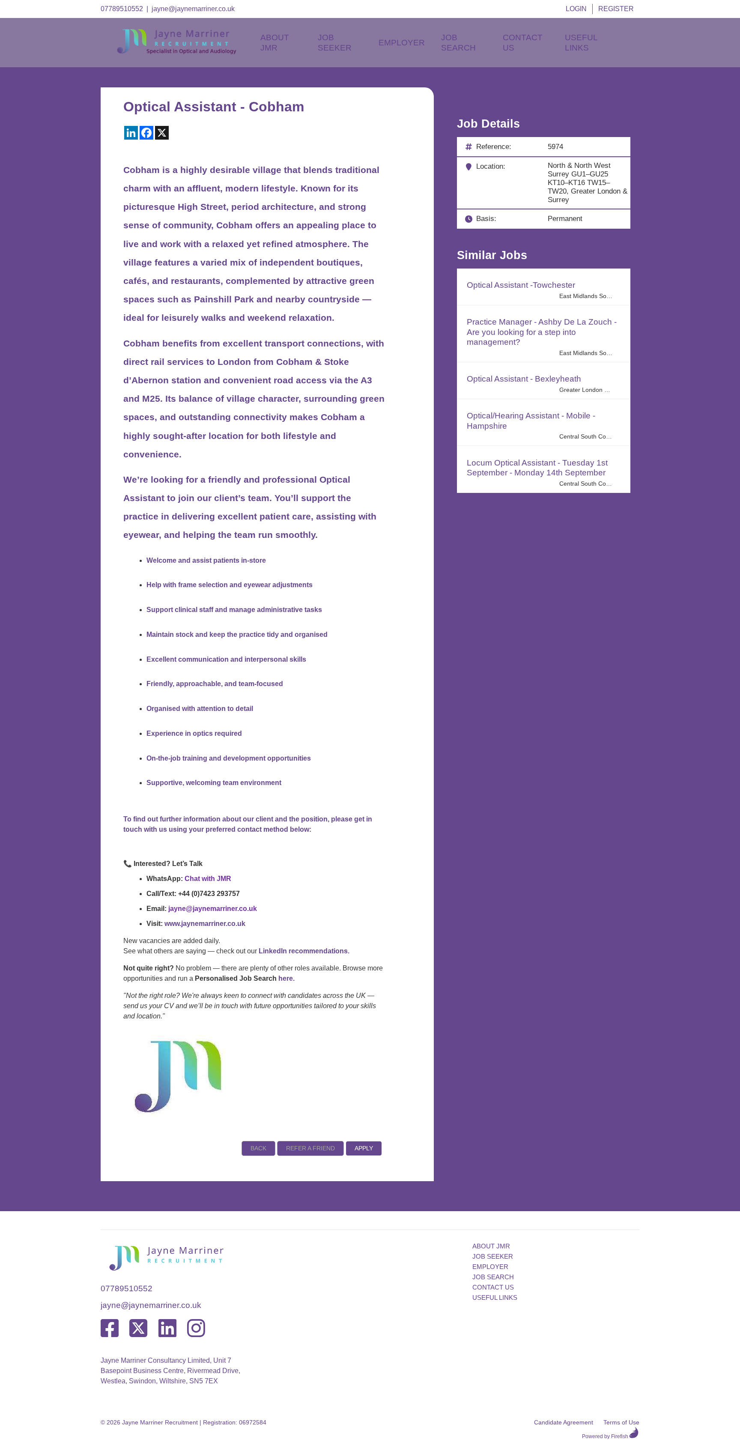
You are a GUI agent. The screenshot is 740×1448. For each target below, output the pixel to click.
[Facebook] (110, 1328)
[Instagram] (196, 1328)
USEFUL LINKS (494, 1297)
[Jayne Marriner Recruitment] (184, 52)
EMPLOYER (490, 1266)
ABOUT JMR (491, 1246)
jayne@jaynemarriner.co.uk (193, 8)
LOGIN (576, 8)
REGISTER (616, 8)
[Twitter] (138, 1328)
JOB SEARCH (493, 1277)
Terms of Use (621, 1422)
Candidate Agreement (563, 1422)
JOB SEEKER (492, 1256)
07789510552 (122, 8)
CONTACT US (493, 1287)
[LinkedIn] (167, 1328)
